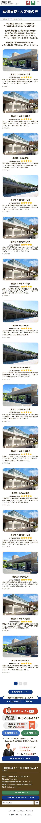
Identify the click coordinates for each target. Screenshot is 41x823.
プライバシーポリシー (19, 811)
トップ (9, 811)
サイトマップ (29, 811)
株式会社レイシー (15, 787)
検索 (37, 803)
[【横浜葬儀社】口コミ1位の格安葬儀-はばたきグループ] (10, 3)
